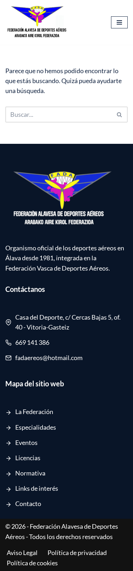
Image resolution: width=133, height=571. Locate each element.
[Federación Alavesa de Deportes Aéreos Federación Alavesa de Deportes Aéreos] (37, 22)
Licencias (27, 458)
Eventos (26, 442)
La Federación (34, 411)
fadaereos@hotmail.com (49, 357)
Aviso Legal (22, 552)
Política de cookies (32, 563)
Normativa (30, 473)
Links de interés (36, 488)
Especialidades (35, 427)
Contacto (28, 503)
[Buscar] (120, 115)
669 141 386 (32, 342)
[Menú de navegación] (119, 22)
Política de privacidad (77, 552)
